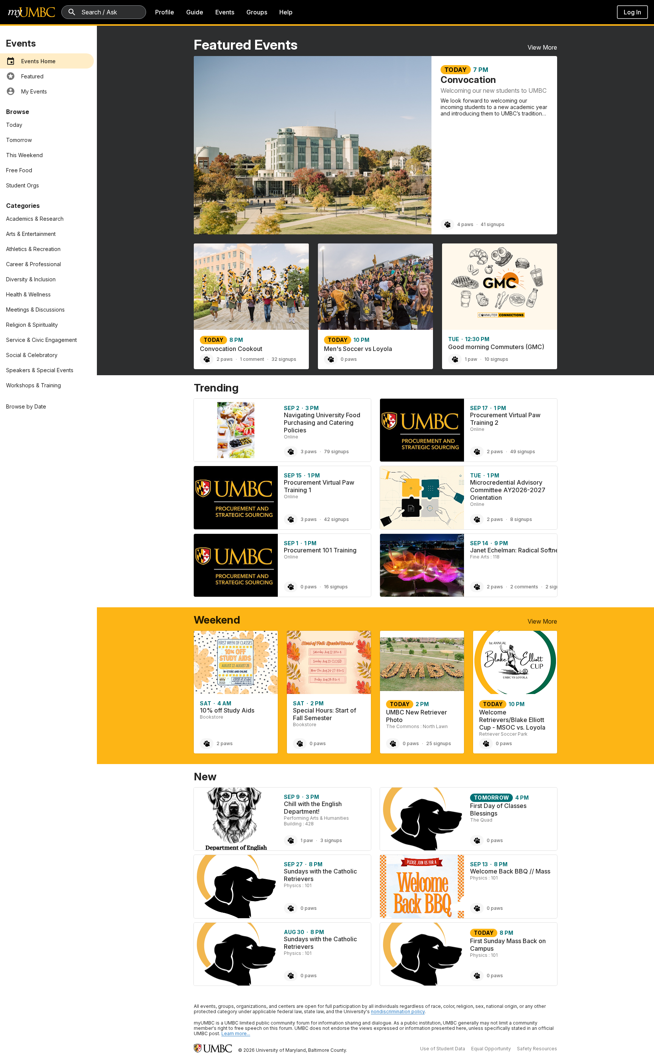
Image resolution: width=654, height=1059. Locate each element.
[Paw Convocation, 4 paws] (447, 224)
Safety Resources (537, 1048)
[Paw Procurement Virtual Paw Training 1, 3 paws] (290, 519)
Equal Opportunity (491, 1048)
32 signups (283, 359)
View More (542, 47)
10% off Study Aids (227, 710)
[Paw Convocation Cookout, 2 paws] (206, 359)
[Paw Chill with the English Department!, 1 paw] (290, 840)
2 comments (524, 587)
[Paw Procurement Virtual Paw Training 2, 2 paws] (477, 451)
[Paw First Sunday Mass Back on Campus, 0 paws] (477, 975)
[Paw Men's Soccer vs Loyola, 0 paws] (331, 359)
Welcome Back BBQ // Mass (510, 871)
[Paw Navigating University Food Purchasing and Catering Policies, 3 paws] (290, 451)
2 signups (556, 587)
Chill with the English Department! (313, 807)
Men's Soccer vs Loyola (358, 348)
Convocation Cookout (231, 348)
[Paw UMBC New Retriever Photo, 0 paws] (393, 743)
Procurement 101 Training (320, 550)
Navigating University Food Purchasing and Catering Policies (322, 422)
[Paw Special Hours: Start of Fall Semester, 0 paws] (300, 743)
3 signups (331, 840)
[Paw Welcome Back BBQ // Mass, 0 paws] (477, 908)
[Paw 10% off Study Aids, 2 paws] (206, 743)
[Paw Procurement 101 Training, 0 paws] (290, 587)
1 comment (252, 359)
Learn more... (235, 1033)
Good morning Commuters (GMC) (496, 347)
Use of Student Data (442, 1048)
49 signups (522, 451)
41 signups (493, 224)
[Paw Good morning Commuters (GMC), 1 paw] (455, 359)
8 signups (521, 519)
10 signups (496, 359)
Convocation (468, 79)
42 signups (336, 519)
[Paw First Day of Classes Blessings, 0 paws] (477, 840)
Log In (632, 12)
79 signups (336, 451)
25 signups (438, 743)
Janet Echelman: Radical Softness (517, 550)
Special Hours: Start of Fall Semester (324, 714)
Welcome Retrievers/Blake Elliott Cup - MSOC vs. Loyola (512, 719)
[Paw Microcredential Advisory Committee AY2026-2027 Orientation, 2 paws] (477, 519)
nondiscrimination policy (398, 1011)
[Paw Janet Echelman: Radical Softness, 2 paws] (477, 587)
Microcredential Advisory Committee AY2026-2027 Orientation (507, 490)
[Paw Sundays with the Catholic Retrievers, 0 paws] (290, 908)
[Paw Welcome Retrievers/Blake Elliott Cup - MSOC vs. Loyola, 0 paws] (486, 743)
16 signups (336, 587)
